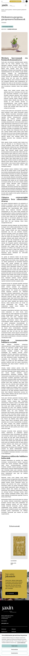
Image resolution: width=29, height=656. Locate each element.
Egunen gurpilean (8, 9)
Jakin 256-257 (13, 563)
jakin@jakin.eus (4, 623)
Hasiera (2, 9)
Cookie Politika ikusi (21, 642)
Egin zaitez (15, 1)
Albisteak (14, 629)
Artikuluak (14, 631)
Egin (10, 593)
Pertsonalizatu (14, 649)
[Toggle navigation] (26, 5)
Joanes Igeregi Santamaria (7, 26)
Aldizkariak (3, 629)
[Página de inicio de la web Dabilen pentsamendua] (8, 5)
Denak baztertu (14, 653)
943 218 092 (4, 620)
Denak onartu (14, 645)
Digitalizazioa (4, 631)
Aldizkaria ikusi (15, 557)
